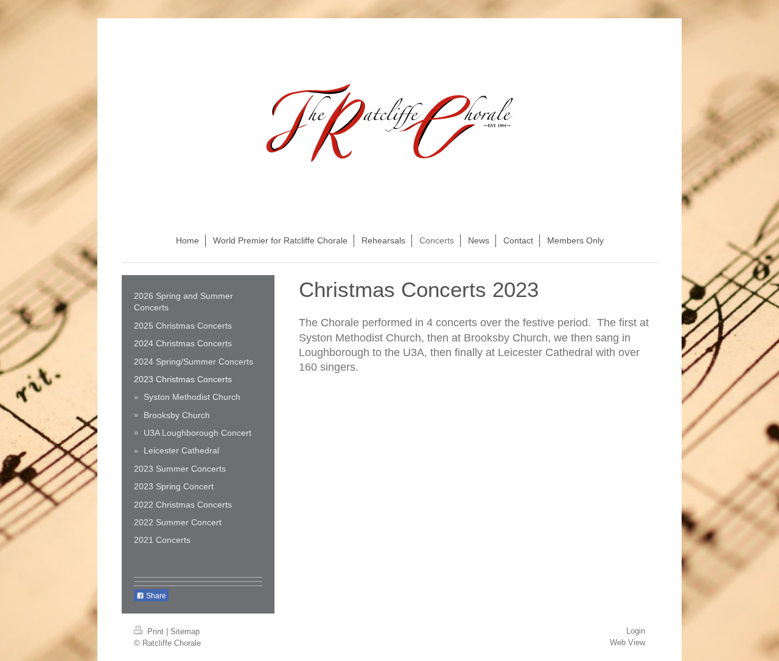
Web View (627, 642)
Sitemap (185, 631)
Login (635, 630)
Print (155, 631)
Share (155, 596)
